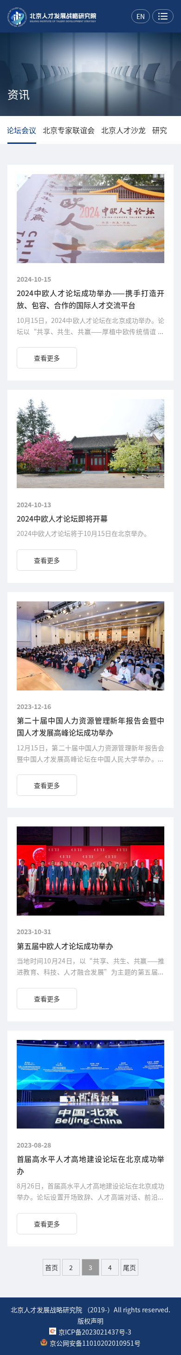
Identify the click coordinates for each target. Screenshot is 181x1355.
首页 (51, 1267)
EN (140, 16)
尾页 (129, 1267)
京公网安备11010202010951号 (95, 1343)
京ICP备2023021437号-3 (94, 1331)
